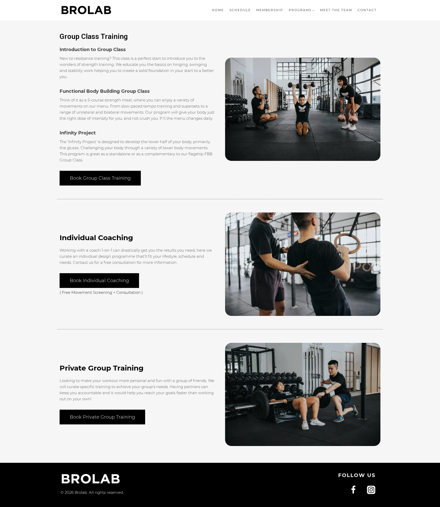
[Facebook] (353, 490)
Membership (269, 10)
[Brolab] (86, 10)
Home (218, 10)
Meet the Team (336, 10)
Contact (367, 10)
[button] (100, 178)
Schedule (240, 10)
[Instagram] (371, 490)
